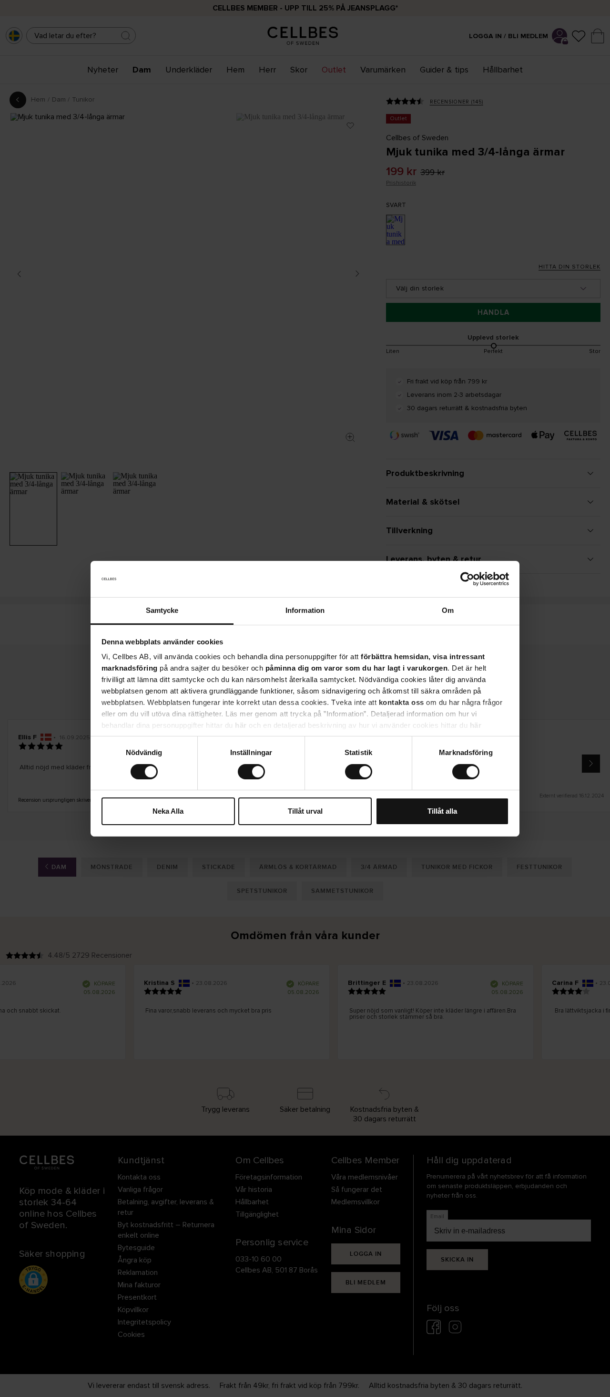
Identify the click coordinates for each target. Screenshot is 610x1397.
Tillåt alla (442, 811)
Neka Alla (167, 811)
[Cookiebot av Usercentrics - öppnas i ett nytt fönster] (467, 579)
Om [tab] (448, 610)
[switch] (251, 771)
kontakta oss (401, 702)
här (241, 725)
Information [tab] (305, 610)
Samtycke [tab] (162, 610)
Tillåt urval (305, 811)
